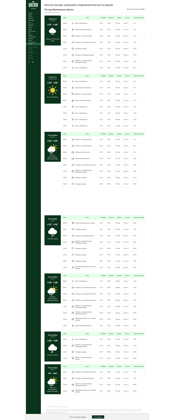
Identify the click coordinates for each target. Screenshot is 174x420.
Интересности (32, 42)
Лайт (29, 33)
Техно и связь (31, 31)
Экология (30, 24)
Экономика (31, 20)
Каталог (30, 55)
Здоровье (30, 38)
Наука (29, 29)
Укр (32, 59)
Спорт (29, 27)
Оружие (30, 35)
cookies (83, 417)
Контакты (30, 57)
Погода (30, 44)
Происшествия (32, 37)
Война (30, 15)
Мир (29, 22)
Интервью (31, 52)
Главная (30, 13)
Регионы (30, 26)
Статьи (30, 50)
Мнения (30, 49)
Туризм (30, 40)
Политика (30, 18)
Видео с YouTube (32, 47)
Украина (30, 17)
